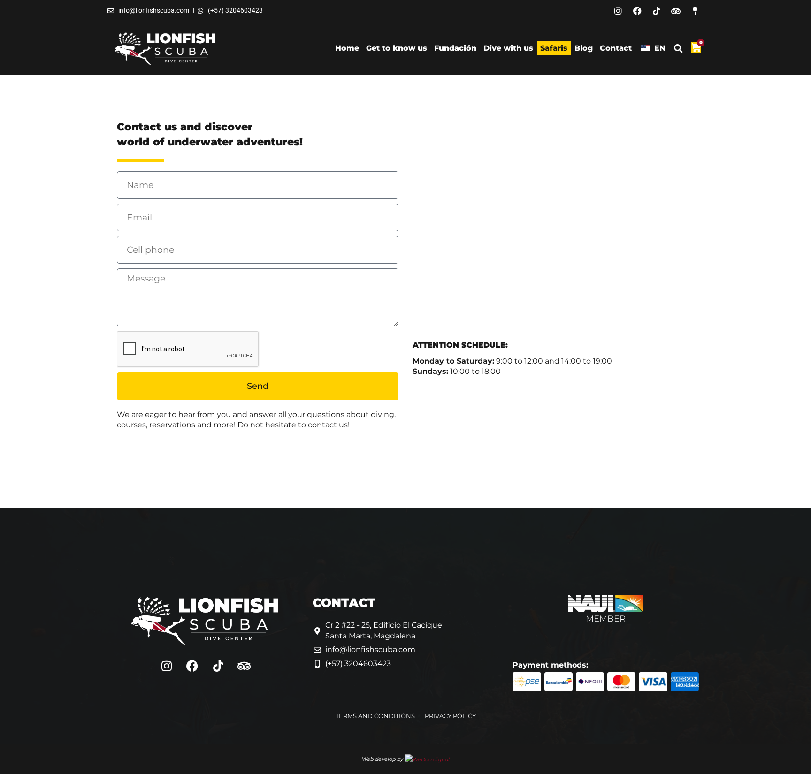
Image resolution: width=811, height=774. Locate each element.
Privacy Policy (450, 716)
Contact (616, 48)
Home (347, 48)
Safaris (553, 48)
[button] (678, 48)
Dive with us (508, 48)
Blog (583, 48)
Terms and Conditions (375, 716)
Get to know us (396, 48)
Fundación (455, 48)
